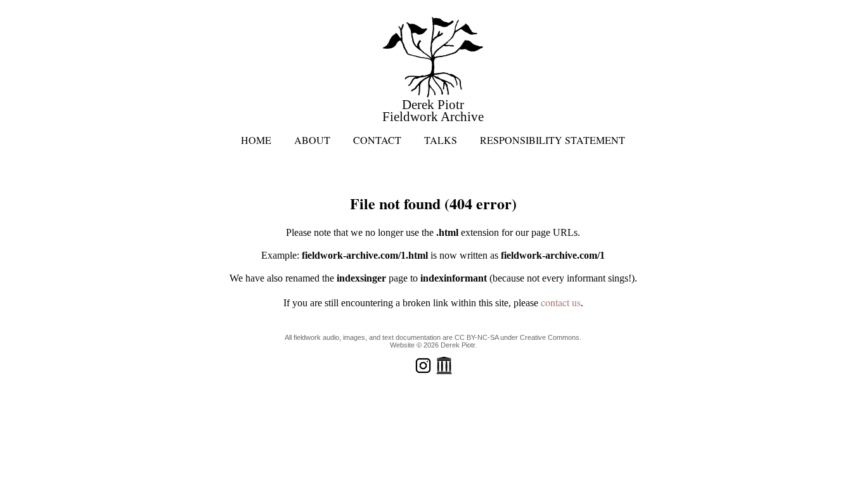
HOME (256, 139)
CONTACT (377, 139)
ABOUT (312, 139)
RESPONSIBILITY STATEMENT (552, 139)
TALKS (440, 139)
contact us (561, 302)
